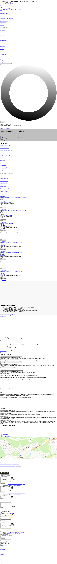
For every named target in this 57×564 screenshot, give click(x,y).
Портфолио (15, 9)
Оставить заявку (3, 351)
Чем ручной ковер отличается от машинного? (8, 364)
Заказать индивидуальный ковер (6, 314)
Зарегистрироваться (10, 513)
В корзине (4, 209)
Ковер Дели (2, 235)
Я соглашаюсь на (11, 485)
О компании (10, 9)
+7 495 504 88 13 (10, 3)
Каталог (2, 464)
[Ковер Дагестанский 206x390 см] (13, 210)
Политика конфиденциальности (15, 466)
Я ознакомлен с (13, 484)
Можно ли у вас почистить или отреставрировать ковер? (10, 362)
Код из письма (13, 518)
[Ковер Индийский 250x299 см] (6, 223)
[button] (2, 8)
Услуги (1, 9)
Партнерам (5, 9)
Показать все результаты (5, 128)
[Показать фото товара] (0, 253)
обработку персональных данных (14, 485)
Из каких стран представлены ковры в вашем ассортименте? (11, 371)
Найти (3, 122)
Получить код (3, 516)
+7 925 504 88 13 (3, 3)
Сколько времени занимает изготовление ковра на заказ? (11, 357)
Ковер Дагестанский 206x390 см (6, 215)
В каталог (2, 126)
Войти (9, 522)
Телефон (13, 478)
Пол (5, 526)
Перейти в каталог (4, 145)
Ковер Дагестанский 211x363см (6, 202)
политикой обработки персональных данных (16, 484)
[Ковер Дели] (11, 232)
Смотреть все (3, 196)
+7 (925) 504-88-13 (5, 434)
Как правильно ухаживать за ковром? (7, 367)
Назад (1, 62)
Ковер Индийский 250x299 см (6, 226)
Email (12, 514)
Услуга (13, 479)
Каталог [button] (8, 8)
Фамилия (12, 524)
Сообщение (12, 481)
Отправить (2, 491)
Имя (12, 477)
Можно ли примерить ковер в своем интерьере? (9, 359)
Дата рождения (11, 525)
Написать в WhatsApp (6, 436)
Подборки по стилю (7, 464)
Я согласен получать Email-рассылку (9, 530)
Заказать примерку (4, 5)
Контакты (19, 9)
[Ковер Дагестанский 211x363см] (13, 197)
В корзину (4, 207)
